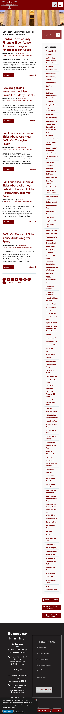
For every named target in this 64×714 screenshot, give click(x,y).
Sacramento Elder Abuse (50, 479)
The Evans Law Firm (51, 539)
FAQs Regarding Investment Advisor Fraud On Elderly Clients (18, 91)
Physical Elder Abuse (51, 447)
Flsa (47, 283)
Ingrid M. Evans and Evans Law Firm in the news (51, 328)
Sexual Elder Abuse (50, 527)
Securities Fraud (51, 522)
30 (4, 283)
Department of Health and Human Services (51, 150)
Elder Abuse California (50, 167)
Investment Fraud (52, 345)
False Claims (50, 246)
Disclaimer (45, 708)
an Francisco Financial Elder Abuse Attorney (51, 60)
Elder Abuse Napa (52, 187)
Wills (47, 586)
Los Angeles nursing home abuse (50, 402)
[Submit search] (58, 35)
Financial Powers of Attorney (52, 269)
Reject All (19, 711)
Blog (47, 89)
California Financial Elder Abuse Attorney (18, 55)
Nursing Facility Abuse (51, 426)
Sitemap (40, 708)
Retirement (50, 469)
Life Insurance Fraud (51, 366)
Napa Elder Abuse (52, 421)
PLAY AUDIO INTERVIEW (52, 615)
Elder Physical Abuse (51, 212)
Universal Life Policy (51, 563)
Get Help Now (44, 690)
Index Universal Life (51, 318)
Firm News (49, 273)
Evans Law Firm (51, 234)
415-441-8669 (21, 657)
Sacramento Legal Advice (50, 485)
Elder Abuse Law (51, 177)
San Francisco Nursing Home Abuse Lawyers (51, 506)
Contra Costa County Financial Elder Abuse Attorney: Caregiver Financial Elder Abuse (16, 44)
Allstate (49, 54)
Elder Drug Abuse (52, 196)
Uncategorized (51, 558)
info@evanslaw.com (17, 661)
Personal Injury (51, 442)
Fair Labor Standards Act (51, 242)
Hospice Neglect (51, 307)
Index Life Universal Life (51, 312)
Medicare (49, 408)
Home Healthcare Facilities (52, 299)
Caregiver (49, 101)
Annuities (49, 66)
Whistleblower (51, 577)
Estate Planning (51, 230)
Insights (49, 334)
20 (29, 279)
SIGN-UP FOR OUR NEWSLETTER (53, 607)
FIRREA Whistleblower (51, 278)
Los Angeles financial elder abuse (51, 394)
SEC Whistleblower (51, 514)
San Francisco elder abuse (51, 491)
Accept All (8, 711)
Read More (8, 75)
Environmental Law (51, 225)
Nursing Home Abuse (51, 431)
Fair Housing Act (51, 237)
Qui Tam (49, 457)
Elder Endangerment (51, 201)
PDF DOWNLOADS (51, 600)
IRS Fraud (49, 348)
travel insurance (51, 551)
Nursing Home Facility (51, 437)
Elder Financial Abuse (51, 207)
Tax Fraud (49, 531)
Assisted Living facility (51, 78)
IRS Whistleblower (51, 353)
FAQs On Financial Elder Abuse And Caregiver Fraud (18, 237)
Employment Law (52, 221)
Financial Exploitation (50, 263)
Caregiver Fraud (51, 105)
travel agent (50, 544)
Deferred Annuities (49, 134)
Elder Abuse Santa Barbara (51, 191)
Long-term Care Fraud (51, 381)
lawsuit (48, 358)
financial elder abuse (51, 257)
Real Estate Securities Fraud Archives (51, 463)
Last (19, 283)
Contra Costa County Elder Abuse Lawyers (51, 127)
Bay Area (49, 86)
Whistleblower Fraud (51, 581)
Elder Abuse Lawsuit (50, 182)
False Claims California (50, 251)
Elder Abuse (50, 162)
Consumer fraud (51, 121)
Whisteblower (51, 573)
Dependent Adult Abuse (52, 157)
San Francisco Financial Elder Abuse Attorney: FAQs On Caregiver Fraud (18, 138)
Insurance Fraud (51, 341)
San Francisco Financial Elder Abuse (51, 498)
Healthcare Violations (50, 293)
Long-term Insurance (50, 387)
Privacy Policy (52, 708)
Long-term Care (51, 376)
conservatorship (51, 118)
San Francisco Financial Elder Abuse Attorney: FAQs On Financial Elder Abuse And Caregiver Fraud (18, 189)
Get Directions (18, 664)
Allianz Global (51, 51)
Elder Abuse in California (51, 173)
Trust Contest (50, 555)
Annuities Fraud (51, 70)
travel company (51, 548)
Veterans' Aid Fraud (50, 568)
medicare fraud (51, 412)
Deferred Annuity (52, 139)
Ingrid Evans (22, 53)
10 (25, 279)
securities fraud (51, 518)
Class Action (50, 114)
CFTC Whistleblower (51, 109)
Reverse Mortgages (50, 474)
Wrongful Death (51, 590)
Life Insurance (51, 361)
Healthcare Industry (50, 287)
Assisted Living (51, 73)
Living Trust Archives (50, 371)
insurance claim (51, 338)
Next (10, 283)
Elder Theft (50, 217)
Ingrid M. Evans (51, 323)
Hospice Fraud (51, 304)
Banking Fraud (51, 83)
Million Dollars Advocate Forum (52, 416)
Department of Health (51, 143)
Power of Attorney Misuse (51, 452)
